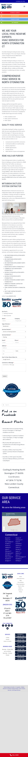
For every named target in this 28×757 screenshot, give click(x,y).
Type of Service (6, 324)
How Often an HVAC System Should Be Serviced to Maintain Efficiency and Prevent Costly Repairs (13, 458)
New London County (14, 483)
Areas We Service (20, 578)
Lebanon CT (18, 545)
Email (4, 340)
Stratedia (13, 687)
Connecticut (13, 487)
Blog (20, 580)
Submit (5, 376)
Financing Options (21, 584)
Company (17, 318)
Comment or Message (8, 362)
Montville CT (8, 555)
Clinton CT (7, 540)
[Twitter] (9, 625)
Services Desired (6, 329)
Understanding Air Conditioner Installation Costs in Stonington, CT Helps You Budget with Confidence (13, 437)
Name (4, 318)
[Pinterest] (12, 625)
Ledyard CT (8, 547)
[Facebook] (3, 625)
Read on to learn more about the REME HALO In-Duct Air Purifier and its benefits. (14, 177)
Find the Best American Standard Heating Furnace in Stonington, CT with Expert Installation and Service (13, 430)
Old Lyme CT (8, 551)
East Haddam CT (9, 541)
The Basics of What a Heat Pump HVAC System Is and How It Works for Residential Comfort (13, 451)
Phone (17, 340)
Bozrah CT (7, 538)
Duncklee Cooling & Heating (12, 688)
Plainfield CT (19, 558)
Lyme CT (7, 549)
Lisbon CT (18, 547)
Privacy (20, 591)
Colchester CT (19, 540)
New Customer (7, 315)
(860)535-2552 (12, 296)
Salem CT (18, 551)
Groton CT (7, 545)
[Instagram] (6, 625)
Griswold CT (18, 543)
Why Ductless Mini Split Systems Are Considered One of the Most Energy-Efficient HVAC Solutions (13, 444)
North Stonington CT (21, 557)
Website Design (7, 687)
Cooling (7, 637)
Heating (7, 639)
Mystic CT (18, 555)
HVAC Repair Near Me (16, 690)
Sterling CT (18, 560)
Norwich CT (18, 549)
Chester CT (18, 538)
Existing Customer (8, 313)
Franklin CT (8, 543)
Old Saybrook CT (9, 553)
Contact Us (20, 589)
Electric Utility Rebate (21, 587)
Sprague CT (8, 560)
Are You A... (5, 311)
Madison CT (18, 553)
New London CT (9, 557)
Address (4, 345)
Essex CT (18, 541)
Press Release (21, 582)
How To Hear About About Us (9, 357)
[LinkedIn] (7, 628)
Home (20, 576)
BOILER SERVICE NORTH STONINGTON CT (15, 266)
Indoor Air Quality (7, 641)
